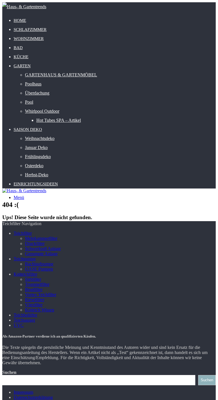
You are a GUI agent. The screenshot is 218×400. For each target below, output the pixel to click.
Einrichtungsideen (36, 184)
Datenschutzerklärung (33, 397)
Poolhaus (33, 83)
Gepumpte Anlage (41, 253)
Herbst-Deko (36, 174)
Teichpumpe (25, 258)
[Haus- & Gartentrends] (24, 6)
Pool (29, 102)
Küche (21, 57)
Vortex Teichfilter (40, 294)
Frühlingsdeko (38, 156)
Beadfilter (34, 289)
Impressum (23, 392)
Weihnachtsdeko (39, 138)
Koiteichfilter (25, 274)
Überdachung (37, 93)
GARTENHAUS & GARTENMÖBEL (61, 74)
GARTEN (22, 66)
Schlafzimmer (30, 29)
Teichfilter (23, 233)
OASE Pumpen (39, 269)
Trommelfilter (37, 284)
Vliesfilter (34, 304)
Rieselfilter (34, 299)
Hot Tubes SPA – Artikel (58, 120)
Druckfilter (35, 243)
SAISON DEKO (28, 129)
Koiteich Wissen (39, 309)
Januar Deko (36, 147)
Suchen (9, 372)
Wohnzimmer (29, 38)
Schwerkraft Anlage (43, 248)
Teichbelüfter (25, 315)
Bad (18, 47)
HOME (20, 20)
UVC (19, 325)
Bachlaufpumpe (39, 263)
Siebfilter (33, 279)
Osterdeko (34, 165)
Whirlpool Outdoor (42, 111)
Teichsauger (24, 320)
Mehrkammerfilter (41, 238)
